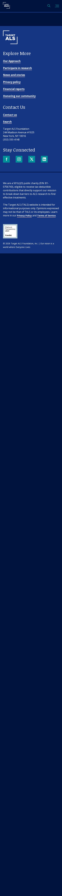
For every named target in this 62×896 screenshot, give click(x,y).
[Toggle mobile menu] (57, 6)
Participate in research (17, 68)
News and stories (14, 75)
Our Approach (12, 61)
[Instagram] (19, 159)
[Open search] (49, 6)
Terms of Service (46, 215)
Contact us (10, 115)
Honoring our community (19, 96)
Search (7, 121)
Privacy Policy (24, 215)
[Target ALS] (6, 7)
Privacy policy (12, 82)
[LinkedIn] (44, 159)
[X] (32, 159)
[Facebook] (6, 159)
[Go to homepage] (10, 49)
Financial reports (14, 89)
